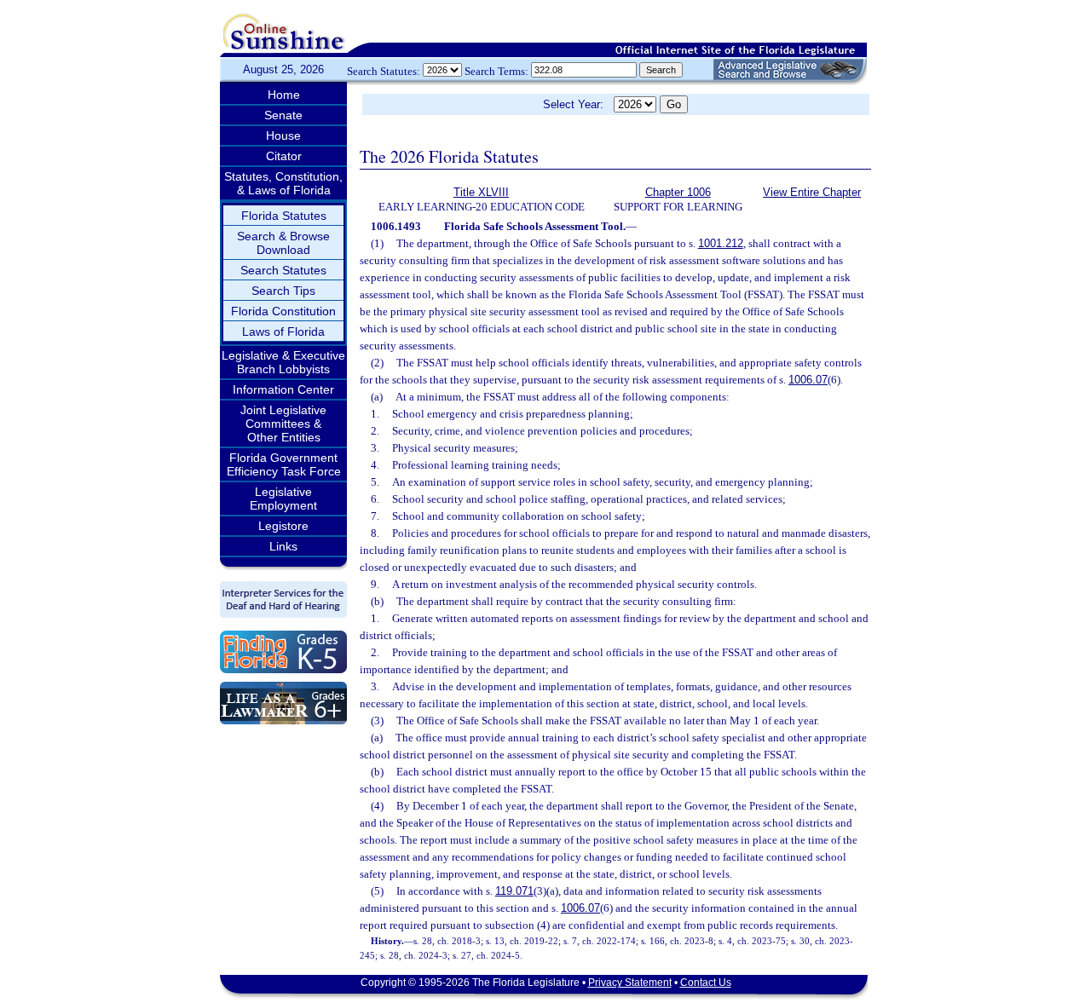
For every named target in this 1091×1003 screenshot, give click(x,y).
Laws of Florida (283, 331)
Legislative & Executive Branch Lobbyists (283, 362)
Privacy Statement (630, 983)
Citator (284, 156)
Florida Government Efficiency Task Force (284, 464)
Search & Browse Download (283, 243)
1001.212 (720, 243)
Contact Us (705, 983)
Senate (283, 115)
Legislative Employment (283, 498)
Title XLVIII (481, 192)
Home (284, 94)
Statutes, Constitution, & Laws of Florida (283, 183)
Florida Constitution (283, 311)
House (283, 135)
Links (283, 546)
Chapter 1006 (678, 192)
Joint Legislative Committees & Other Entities (283, 423)
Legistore (283, 526)
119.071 (514, 891)
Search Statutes (283, 270)
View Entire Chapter (812, 192)
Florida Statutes (283, 215)
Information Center (283, 389)
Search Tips (283, 290)
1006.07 (808, 379)
